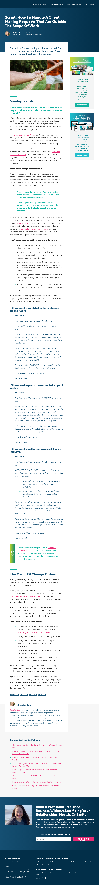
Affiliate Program (10, 864)
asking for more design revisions (35, 229)
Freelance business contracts (22, 135)
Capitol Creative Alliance (57, 872)
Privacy (7, 877)
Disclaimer (19, 877)
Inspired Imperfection (71, 872)
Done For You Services (71, 864)
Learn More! (82, 105)
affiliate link (13, 871)
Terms (13, 877)
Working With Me (84, 864)
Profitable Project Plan (85, 861)
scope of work (23, 223)
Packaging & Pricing (56, 861)
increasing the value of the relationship (34, 632)
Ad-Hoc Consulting (55, 864)
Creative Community (41, 861)
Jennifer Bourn (11, 4)
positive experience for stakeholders (25, 596)
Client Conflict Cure (70, 861)
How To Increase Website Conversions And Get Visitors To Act (36, 782)
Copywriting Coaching (42, 864)
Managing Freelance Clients (34, 34)
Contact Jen (8, 866)
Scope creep (15, 149)
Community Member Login (13, 861)
